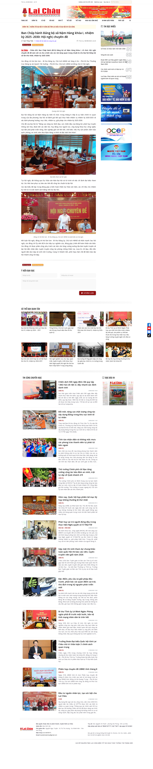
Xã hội (43, 20)
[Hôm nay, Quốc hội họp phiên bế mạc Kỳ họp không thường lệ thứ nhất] (39, 505)
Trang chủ (24, 20)
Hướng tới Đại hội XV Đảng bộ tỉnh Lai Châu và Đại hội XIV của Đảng (52, 27)
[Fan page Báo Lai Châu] (149, 325)
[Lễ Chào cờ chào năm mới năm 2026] (116, 38)
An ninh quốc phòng (108, 20)
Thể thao (78, 20)
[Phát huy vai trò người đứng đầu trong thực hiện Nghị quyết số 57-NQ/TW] (39, 529)
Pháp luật (121, 20)
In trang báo (27, 45)
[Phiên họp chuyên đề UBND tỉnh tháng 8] (39, 677)
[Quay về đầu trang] (149, 764)
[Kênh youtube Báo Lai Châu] (149, 328)
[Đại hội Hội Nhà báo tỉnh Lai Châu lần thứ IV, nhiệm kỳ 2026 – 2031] (34, 319)
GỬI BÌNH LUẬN (88, 293)
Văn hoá (51, 20)
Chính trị (34, 20)
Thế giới (69, 20)
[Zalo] (149, 332)
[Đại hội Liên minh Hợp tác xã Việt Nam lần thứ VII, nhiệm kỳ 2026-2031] (34, 349)
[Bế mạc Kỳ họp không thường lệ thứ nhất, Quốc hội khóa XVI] (119, 349)
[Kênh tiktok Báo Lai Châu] (149, 335)
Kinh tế (60, 20)
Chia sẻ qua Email (38, 45)
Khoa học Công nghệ (91, 20)
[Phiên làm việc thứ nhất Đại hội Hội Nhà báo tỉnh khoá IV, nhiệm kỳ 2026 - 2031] (91, 319)
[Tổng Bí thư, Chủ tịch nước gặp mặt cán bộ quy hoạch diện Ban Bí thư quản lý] (62, 319)
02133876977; (47, 733)
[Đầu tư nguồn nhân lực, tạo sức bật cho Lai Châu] (39, 701)
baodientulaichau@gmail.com (48, 735)
